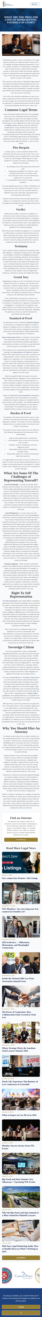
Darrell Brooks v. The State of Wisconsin (24, 677)
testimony (27, 255)
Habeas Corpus (11, 125)
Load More (21, 1258)
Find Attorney (21, 839)
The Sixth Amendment (9, 601)
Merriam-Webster (33, 322)
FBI (37, 656)
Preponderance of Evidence (22, 352)
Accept (21, 1307)
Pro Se (25, 127)
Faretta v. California (14, 612)
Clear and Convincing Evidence (20, 395)
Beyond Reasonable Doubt (11, 337)
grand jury (7, 281)
